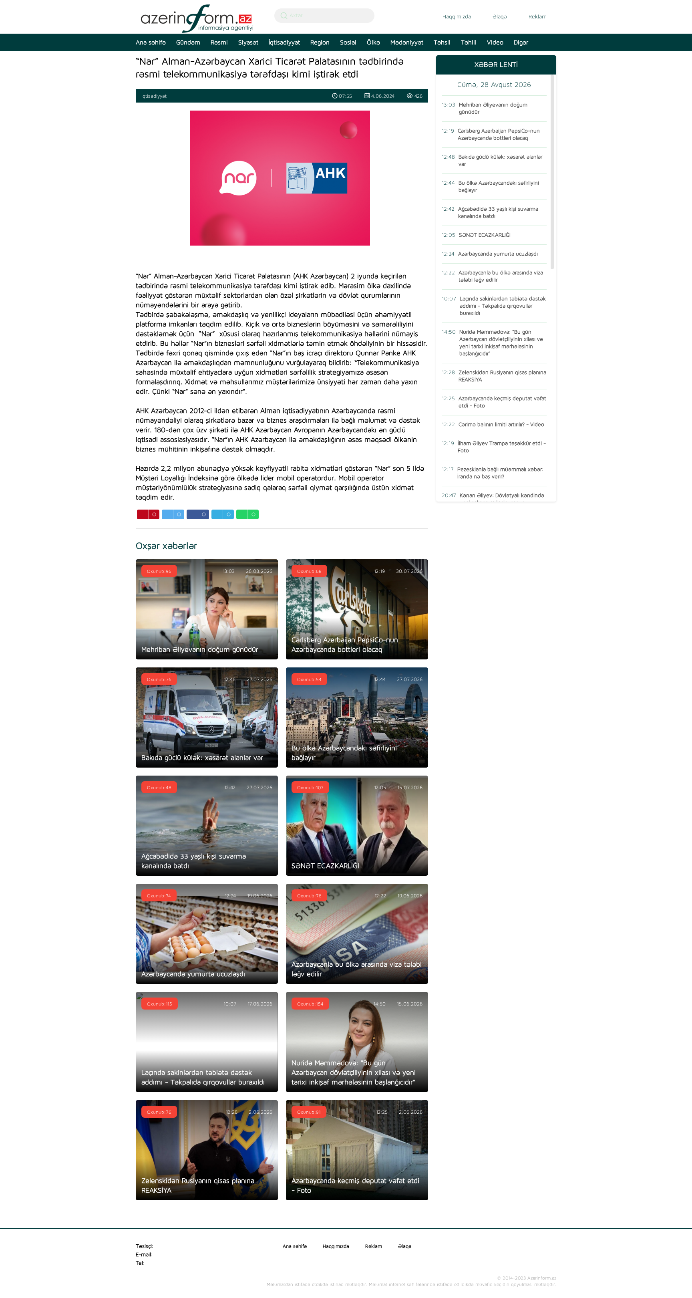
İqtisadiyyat (284, 42)
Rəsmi (219, 42)
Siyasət (248, 42)
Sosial (348, 42)
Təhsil (442, 42)
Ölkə (373, 42)
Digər (521, 42)
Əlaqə (500, 17)
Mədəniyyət (406, 42)
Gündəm (188, 42)
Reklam (538, 17)
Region (320, 42)
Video (495, 42)
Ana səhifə (151, 42)
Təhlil (469, 42)
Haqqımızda (457, 17)
